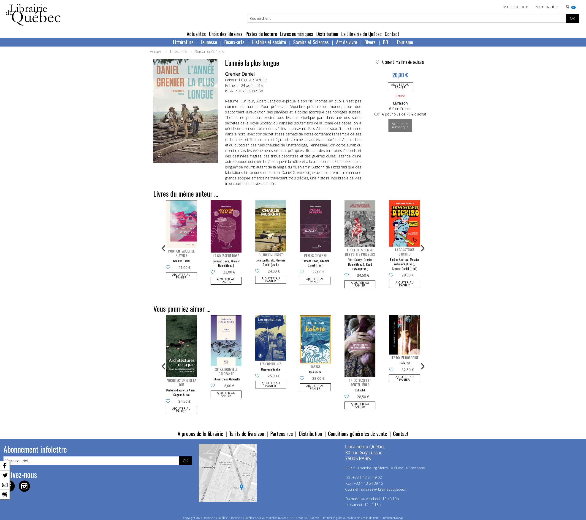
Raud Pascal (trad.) (362, 266)
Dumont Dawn (220, 261)
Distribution (327, 33)
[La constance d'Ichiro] (404, 223)
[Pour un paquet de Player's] (181, 224)
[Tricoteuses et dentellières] (360, 346)
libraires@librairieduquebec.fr (384, 489)
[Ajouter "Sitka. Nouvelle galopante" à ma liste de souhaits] (214, 385)
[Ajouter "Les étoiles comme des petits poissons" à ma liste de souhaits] (348, 275)
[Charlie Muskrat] (270, 226)
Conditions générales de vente (357, 433)
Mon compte (516, 7)
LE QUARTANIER (253, 80)
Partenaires (281, 433)
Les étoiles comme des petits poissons (360, 252)
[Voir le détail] (181, 224)
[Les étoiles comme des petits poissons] (360, 223)
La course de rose (226, 255)
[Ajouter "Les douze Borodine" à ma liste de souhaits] (392, 369)
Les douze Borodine (404, 357)
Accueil (155, 51)
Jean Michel (315, 371)
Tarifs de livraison (246, 433)
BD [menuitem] (386, 42)
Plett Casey (354, 259)
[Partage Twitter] (5, 474)
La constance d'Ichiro (404, 251)
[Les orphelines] (270, 338)
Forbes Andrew (399, 259)
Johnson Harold (265, 260)
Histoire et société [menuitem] (269, 42)
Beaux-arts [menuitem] (234, 42)
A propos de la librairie (200, 433)
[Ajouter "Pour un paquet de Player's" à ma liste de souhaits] (169, 267)
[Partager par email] (5, 484)
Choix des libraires (225, 33)
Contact (392, 33)
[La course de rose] (226, 226)
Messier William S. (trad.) (406, 261)
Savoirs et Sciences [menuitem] (311, 42)
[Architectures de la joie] (181, 346)
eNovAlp (398, 518)
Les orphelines (271, 363)
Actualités (196, 33)
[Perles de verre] (315, 226)
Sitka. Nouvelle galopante (226, 371)
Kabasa (315, 366)
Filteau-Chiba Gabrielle (226, 379)
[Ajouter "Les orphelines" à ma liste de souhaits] (258, 376)
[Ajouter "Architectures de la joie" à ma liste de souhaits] (169, 401)
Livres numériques (296, 33)
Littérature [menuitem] (183, 42)
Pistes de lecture (261, 33)
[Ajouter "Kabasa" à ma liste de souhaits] (303, 378)
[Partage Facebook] (5, 465)
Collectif (360, 390)
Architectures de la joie (181, 382)
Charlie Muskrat (271, 254)
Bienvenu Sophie (270, 369)
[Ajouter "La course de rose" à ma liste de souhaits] (214, 272)
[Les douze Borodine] (404, 335)
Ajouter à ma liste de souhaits (403, 62)
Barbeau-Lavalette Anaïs (180, 390)
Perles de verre (315, 255)
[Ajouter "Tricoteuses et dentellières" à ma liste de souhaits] (348, 396)
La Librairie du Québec (361, 33)
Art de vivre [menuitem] (346, 42)
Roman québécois (209, 51)
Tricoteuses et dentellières (360, 382)
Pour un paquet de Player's (181, 253)
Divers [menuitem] (370, 42)
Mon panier (547, 7)
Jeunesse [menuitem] (209, 42)
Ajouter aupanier (400, 86)
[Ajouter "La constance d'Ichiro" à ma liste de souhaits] (392, 275)
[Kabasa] (315, 339)
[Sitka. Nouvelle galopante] (226, 340)
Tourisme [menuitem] (404, 42)
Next (422, 248)
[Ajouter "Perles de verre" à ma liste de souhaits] (303, 272)
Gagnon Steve (181, 394)
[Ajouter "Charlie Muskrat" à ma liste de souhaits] (258, 271)
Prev (164, 248)
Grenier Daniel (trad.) (229, 263)
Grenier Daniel (240, 74)
